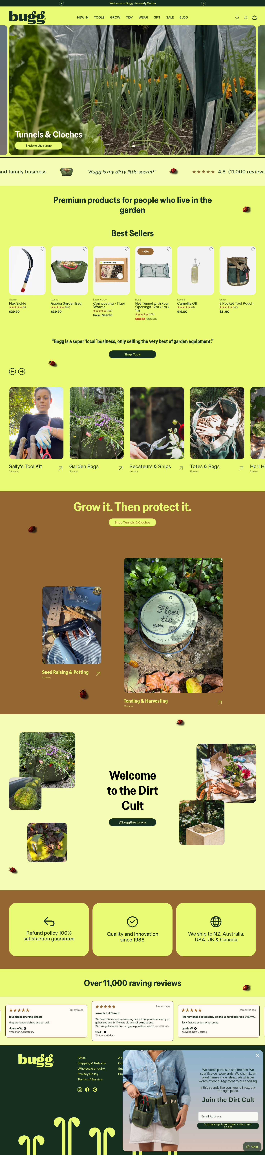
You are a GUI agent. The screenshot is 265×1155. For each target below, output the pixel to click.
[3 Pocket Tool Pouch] (237, 270)
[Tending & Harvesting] (219, 703)
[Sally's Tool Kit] (60, 468)
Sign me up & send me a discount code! (228, 1125)
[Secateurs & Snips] (180, 468)
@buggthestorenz (132, 822)
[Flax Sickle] (27, 270)
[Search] (237, 17)
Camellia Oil (187, 303)
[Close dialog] (258, 1055)
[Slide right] (21, 371)
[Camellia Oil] (195, 270)
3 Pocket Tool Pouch (236, 303)
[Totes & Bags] (241, 468)
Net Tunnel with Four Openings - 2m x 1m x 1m (152, 307)
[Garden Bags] (120, 468)
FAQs (82, 1057)
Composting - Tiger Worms (109, 305)
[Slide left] (12, 371)
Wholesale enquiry (91, 1068)
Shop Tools (132, 354)
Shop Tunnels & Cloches (132, 522)
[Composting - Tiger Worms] (111, 270)
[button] (23, 1028)
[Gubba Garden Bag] (69, 270)
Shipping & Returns (92, 1063)
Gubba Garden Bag (66, 303)
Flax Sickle (17, 303)
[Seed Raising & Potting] (98, 674)
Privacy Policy (88, 1074)
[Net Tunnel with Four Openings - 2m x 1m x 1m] (153, 270)
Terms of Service (90, 1079)
